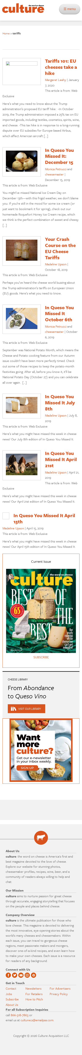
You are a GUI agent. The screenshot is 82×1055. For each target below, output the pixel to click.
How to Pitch (34, 999)
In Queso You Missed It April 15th (44, 518)
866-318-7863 (19, 1015)
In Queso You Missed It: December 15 (59, 156)
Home (6, 33)
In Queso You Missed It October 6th (59, 313)
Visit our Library (29, 709)
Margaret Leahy (55, 79)
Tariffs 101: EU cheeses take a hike (61, 67)
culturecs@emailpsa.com (37, 1020)
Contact (11, 988)
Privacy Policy (59, 994)
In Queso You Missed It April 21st (61, 459)
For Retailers (33, 994)
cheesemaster (54, 174)
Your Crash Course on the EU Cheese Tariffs (60, 248)
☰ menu (70, 9)
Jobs (9, 994)
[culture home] (22, 12)
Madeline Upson (55, 264)
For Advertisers (60, 988)
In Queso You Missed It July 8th (60, 402)
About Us (12, 1004)
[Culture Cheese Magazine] (41, 838)
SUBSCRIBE (41, 657)
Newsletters (33, 988)
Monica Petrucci (55, 169)
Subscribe (12, 999)
